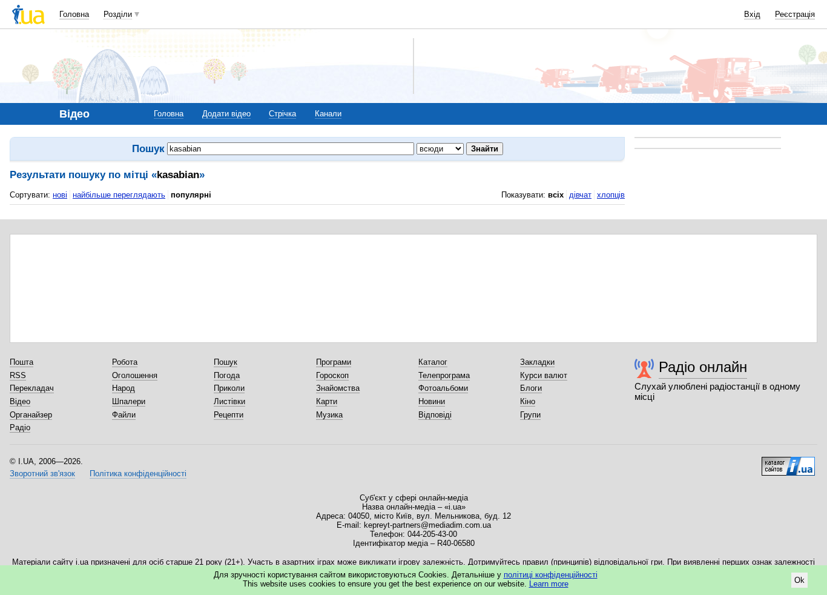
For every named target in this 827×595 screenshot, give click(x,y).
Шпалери (128, 401)
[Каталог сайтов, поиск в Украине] (788, 462)
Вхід (752, 14)
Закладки (537, 362)
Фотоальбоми (443, 388)
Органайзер (31, 414)
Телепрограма (444, 375)
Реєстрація (795, 14)
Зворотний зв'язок (42, 473)
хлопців (611, 194)
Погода (227, 375)
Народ (123, 388)
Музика (329, 414)
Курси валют (543, 375)
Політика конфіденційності (138, 473)
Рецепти (228, 414)
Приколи (229, 388)
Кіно (527, 401)
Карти (326, 401)
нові (60, 194)
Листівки (229, 401)
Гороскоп (332, 375)
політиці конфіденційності (551, 574)
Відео (20, 401)
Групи (530, 414)
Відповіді (435, 414)
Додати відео (226, 113)
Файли (124, 414)
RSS (18, 375)
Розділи (118, 14)
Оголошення (134, 375)
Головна (74, 14)
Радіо (20, 427)
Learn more (548, 583)
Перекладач (32, 388)
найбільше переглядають (119, 194)
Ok (799, 580)
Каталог (432, 362)
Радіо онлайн (703, 367)
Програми (333, 362)
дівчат (580, 194)
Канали (328, 113)
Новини (431, 401)
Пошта (21, 362)
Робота (124, 362)
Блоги (531, 388)
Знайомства (338, 388)
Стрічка (282, 113)
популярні (191, 194)
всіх (556, 194)
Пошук (225, 362)
